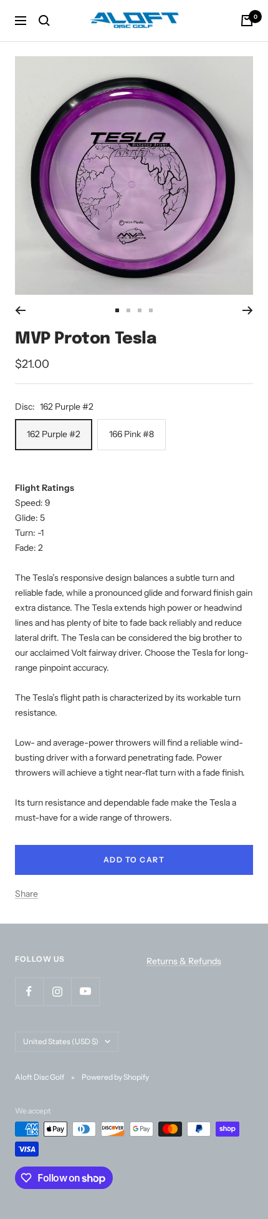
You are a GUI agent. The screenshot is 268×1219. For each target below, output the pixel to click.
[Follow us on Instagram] (57, 991)
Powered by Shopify (115, 1077)
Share (26, 893)
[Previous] (20, 310)
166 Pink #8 (131, 434)
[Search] (44, 20)
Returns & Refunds (183, 961)
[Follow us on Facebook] (29, 991)
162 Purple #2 (53, 434)
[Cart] (247, 20)
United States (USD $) (60, 1041)
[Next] (247, 310)
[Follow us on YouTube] (85, 991)
